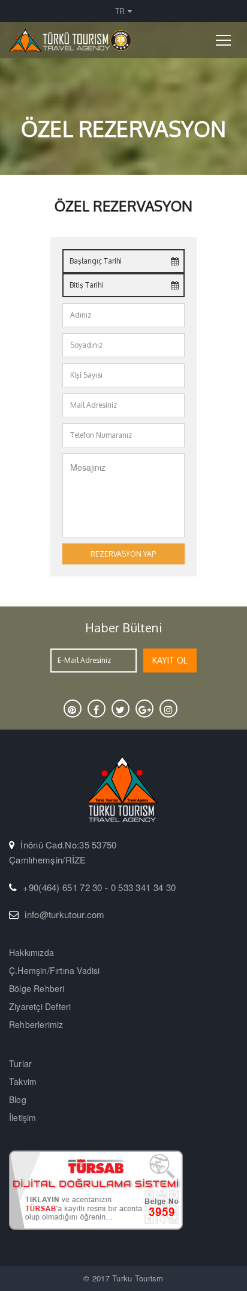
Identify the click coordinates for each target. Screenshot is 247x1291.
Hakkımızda (31, 952)
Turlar (20, 1063)
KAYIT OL (170, 660)
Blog (17, 1099)
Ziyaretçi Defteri (40, 1006)
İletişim (23, 1117)
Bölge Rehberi (37, 988)
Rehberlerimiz (36, 1024)
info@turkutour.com (64, 914)
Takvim (23, 1081)
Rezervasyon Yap (123, 553)
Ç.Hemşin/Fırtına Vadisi (54, 970)
